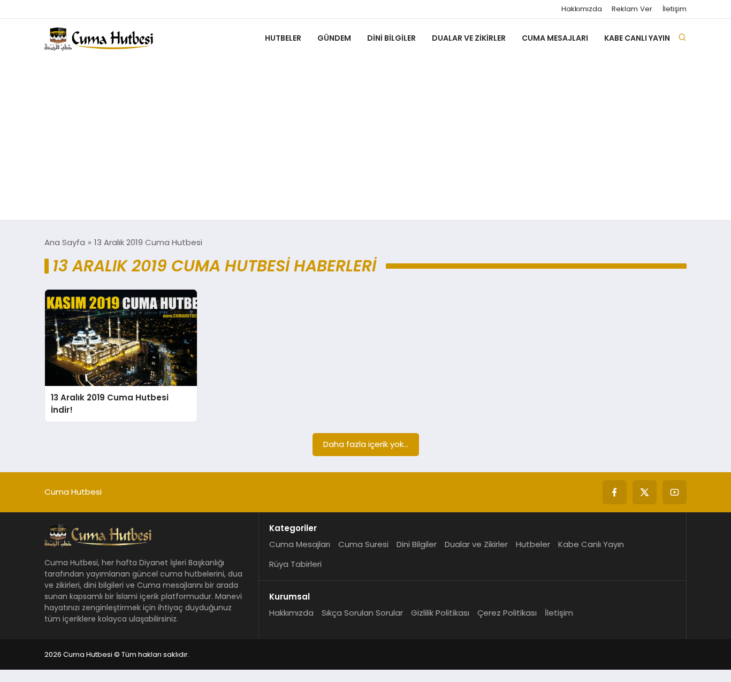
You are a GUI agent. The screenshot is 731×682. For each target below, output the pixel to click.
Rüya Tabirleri (295, 564)
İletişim (675, 9)
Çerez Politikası (507, 612)
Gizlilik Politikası (440, 612)
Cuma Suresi (363, 544)
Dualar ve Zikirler (469, 38)
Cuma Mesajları (555, 38)
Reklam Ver (632, 9)
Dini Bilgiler (391, 38)
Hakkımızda (581, 9)
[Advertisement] (365, 140)
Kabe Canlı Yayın (637, 38)
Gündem (334, 38)
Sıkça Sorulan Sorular (362, 612)
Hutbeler (283, 38)
